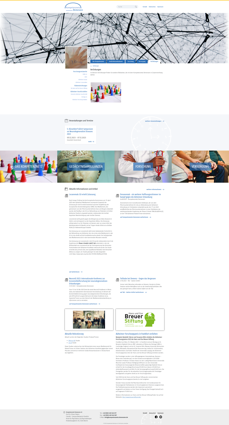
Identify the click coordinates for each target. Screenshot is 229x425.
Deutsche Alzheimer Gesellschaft (79, 94)
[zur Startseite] (91, 66)
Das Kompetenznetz (98, 61)
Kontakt (145, 7)
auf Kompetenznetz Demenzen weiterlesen (134, 217)
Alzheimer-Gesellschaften (78, 91)
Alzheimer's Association (81, 82)
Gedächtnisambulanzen (116, 61)
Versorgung (142, 61)
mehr (90, 141)
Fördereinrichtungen (80, 86)
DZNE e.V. (85, 74)
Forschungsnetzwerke (80, 71)
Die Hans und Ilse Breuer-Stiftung (79, 88)
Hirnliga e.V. (84, 97)
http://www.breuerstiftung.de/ (131, 397)
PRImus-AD (71, 340)
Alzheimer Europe (82, 79)
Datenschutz (152, 7)
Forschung (131, 61)
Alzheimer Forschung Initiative (79, 99)
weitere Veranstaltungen (153, 121)
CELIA (70, 343)
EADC (86, 77)
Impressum (160, 7)
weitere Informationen (154, 189)
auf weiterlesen (74, 272)
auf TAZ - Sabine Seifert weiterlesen (132, 292)
